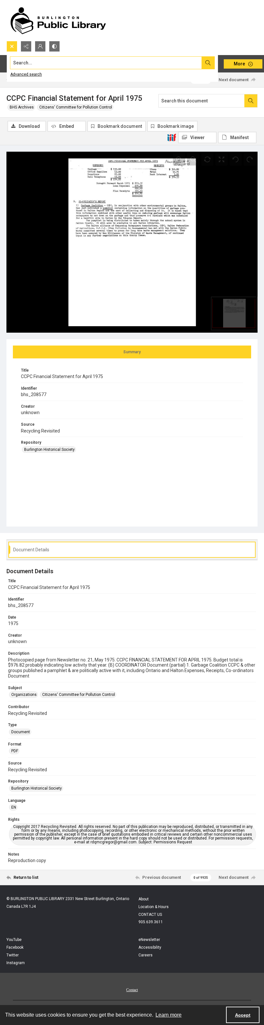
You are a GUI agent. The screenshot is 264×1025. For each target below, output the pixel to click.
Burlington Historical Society (49, 449)
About (143, 899)
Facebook (15, 947)
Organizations (24, 694)
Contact (132, 990)
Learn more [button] (169, 1015)
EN (13, 807)
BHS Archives (22, 107)
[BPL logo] (57, 20)
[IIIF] (171, 137)
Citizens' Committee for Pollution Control (75, 107)
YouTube (14, 939)
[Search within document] (250, 100)
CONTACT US (150, 914)
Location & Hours (153, 907)
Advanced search (26, 74)
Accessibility (149, 947)
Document (20, 732)
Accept (242, 1015)
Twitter (12, 955)
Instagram (15, 963)
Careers (145, 955)
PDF (14, 751)
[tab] (132, 352)
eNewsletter (149, 939)
